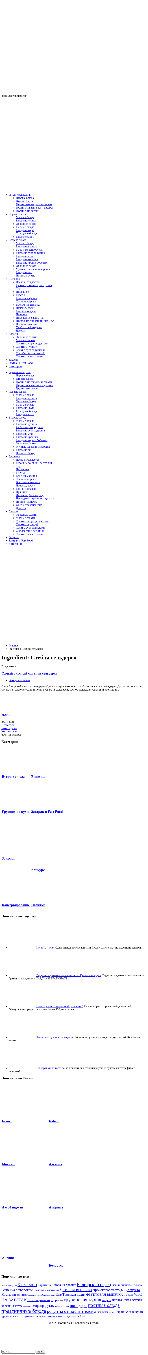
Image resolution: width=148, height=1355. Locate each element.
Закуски (14, 359)
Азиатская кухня (9, 1285)
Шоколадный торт (40, 1300)
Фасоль (128, 1294)
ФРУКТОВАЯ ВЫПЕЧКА (104, 1294)
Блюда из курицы (26, 220)
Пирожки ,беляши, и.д (29, 317)
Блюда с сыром (25, 236)
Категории (15, 366)
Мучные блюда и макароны (33, 269)
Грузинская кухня (20, 194)
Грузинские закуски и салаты (34, 204)
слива (105, 1311)
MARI (5, 714)
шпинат (74, 1317)
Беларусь (56, 1265)
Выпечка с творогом (17, 1290)
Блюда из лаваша (64, 1285)
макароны (27, 1306)
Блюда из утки (25, 256)
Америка (56, 1207)
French (7, 1121)
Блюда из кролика (27, 259)
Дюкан (123, 1290)
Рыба (39, 1295)
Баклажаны (27, 1284)
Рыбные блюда (25, 227)
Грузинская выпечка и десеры (34, 207)
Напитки (38, 905)
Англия (8, 1258)
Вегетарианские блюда (127, 1285)
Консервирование (16, 905)
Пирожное (22, 291)
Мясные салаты (25, 340)
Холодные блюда (26, 233)
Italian (54, 1121)
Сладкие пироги (26, 301)
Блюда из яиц (24, 272)
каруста (18, 1306)
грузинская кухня (82, 1299)
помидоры (78, 1305)
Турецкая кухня (74, 1294)
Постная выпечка (26, 324)
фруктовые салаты (12, 1316)
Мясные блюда (25, 217)
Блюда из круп (25, 230)
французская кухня (130, 1311)
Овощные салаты (26, 337)
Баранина (44, 1285)
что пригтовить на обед (51, 1316)
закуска (106, 1300)
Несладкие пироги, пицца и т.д (35, 320)
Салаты (13, 333)
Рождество (31, 1295)
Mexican (8, 1164)
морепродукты (44, 1306)
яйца (81, 1316)
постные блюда (104, 1305)
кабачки (6, 1306)
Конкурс (38, 870)
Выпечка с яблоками (46, 1290)
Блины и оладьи (26, 311)
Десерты (21, 330)
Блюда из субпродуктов (30, 252)
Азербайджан (12, 1207)
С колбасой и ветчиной (30, 353)
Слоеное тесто (48, 1295)
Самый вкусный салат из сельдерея (29, 673)
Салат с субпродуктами (30, 349)
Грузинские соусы (27, 210)
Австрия (55, 1164)
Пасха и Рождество (28, 282)
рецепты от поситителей (70, 1311)
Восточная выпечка (28, 304)
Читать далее (9, 728)
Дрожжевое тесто (106, 1290)
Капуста (133, 1290)
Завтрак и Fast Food (21, 362)
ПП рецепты (19, 1295)
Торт (19, 288)
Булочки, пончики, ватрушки (34, 285)
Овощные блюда (26, 223)
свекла (97, 1312)
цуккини (28, 1316)
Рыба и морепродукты (29, 249)
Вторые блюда (25, 201)
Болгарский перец (94, 1284)
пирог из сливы (62, 1306)
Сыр (59, 1294)
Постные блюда (25, 275)
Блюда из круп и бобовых (31, 262)
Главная (13, 645)
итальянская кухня (127, 1300)
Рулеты (20, 294)
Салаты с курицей (27, 346)
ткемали (112, 1312)
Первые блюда (25, 197)
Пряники (21, 314)
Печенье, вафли (25, 307)
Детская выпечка (76, 1289)
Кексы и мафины (26, 298)
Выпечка (14, 278)
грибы (58, 1300)
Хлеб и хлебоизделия (29, 327)
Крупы (6, 1294)
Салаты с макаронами (29, 356)
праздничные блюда (23, 1311)
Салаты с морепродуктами (32, 343)
